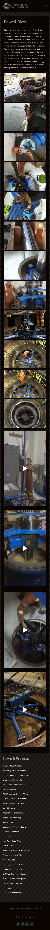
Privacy (24, 917)
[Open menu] (46, 6)
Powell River (8, 845)
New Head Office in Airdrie (14, 784)
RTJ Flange (7, 888)
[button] (25, 87)
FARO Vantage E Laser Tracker (16, 794)
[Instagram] (23, 924)
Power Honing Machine (12, 883)
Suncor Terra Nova (11, 831)
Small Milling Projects (12, 869)
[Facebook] (18, 924)
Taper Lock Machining (12, 817)
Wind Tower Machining (12, 892)
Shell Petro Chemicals (12, 780)
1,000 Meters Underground (14, 878)
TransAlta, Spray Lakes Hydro (16, 850)
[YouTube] (27, 924)
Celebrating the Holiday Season (16, 775)
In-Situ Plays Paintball (12, 766)
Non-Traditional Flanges (13, 841)
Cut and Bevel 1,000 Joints (14, 798)
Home (18, 917)
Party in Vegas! (9, 789)
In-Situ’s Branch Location (13, 803)
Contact (31, 917)
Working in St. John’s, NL (13, 864)
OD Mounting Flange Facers (15, 874)
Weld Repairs (9, 808)
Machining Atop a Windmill (14, 770)
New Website (9, 860)
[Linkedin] (32, 924)
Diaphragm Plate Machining (14, 827)
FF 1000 (6, 836)
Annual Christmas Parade (13, 813)
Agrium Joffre (8, 822)
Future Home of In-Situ (12, 855)
